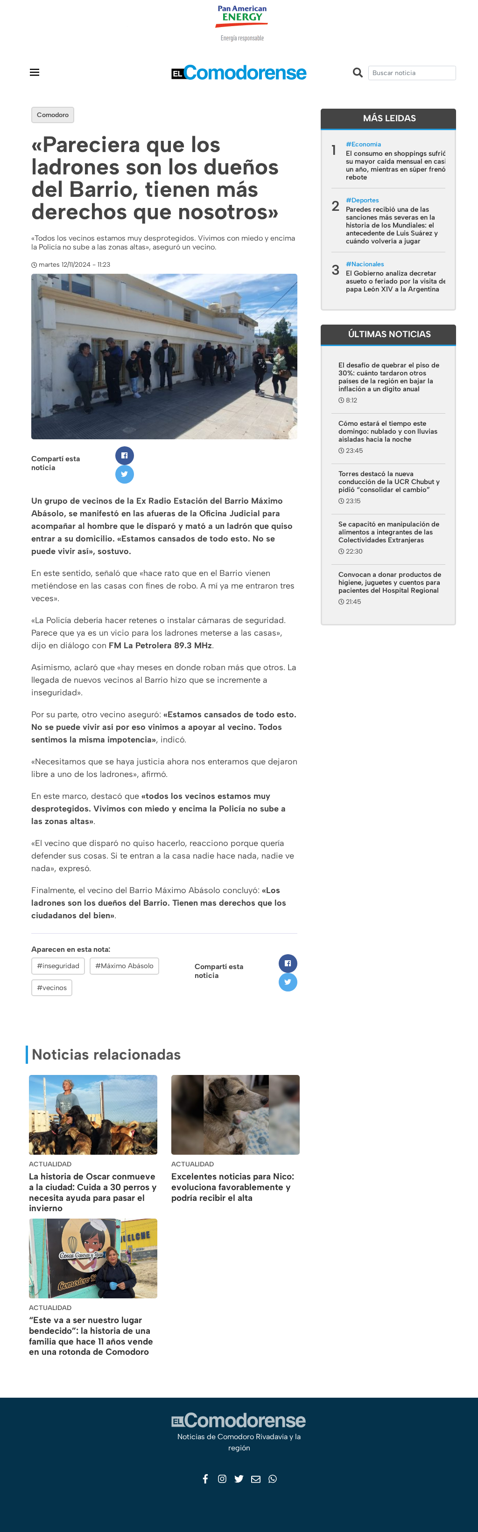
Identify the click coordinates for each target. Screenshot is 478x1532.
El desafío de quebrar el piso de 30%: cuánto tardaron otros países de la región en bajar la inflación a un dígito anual (388, 377)
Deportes (365, 200)
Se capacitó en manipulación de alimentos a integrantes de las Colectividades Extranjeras (388, 532)
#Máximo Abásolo (124, 966)
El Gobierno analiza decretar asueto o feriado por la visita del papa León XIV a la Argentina (397, 281)
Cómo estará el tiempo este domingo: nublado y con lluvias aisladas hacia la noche (387, 431)
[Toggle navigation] (34, 72)
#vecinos (52, 988)
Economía (366, 144)
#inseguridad (58, 966)
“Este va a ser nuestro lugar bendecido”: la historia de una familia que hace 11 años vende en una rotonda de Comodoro (91, 1336)
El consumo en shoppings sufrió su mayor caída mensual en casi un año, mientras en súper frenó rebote (396, 165)
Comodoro (53, 115)
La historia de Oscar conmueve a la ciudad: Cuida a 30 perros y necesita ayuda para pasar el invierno (93, 1192)
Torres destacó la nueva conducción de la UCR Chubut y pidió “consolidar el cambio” (389, 482)
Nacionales (367, 264)
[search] (412, 73)
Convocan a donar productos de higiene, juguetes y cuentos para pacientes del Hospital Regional (389, 582)
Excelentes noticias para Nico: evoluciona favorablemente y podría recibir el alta (232, 1187)
